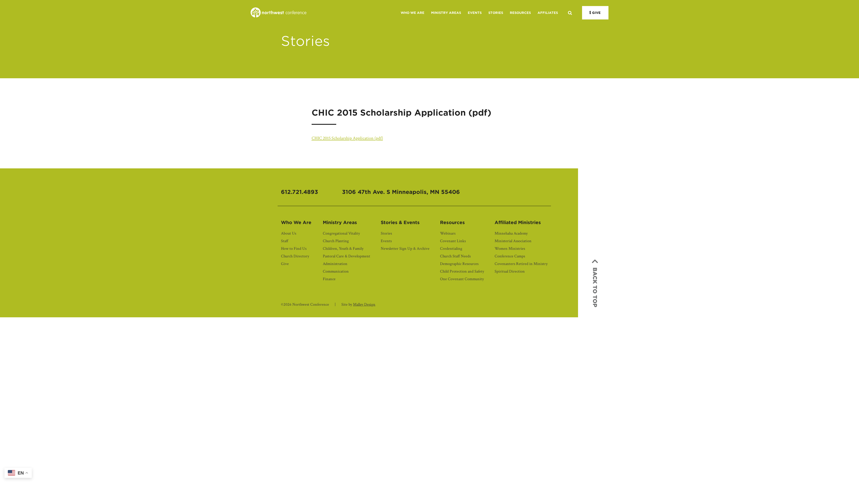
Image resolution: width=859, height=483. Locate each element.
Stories (495, 13)
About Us (288, 233)
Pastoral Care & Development (346, 256)
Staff (284, 241)
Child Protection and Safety (462, 271)
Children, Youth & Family (343, 248)
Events (475, 13)
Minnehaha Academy (511, 233)
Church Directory (295, 256)
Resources (520, 13)
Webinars (447, 233)
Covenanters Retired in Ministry (521, 263)
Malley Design (364, 304)
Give (596, 13)
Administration (335, 263)
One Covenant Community (462, 279)
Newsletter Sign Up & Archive (405, 248)
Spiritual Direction (510, 271)
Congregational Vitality (341, 233)
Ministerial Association (513, 241)
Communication (336, 271)
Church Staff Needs (455, 256)
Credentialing (451, 248)
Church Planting (336, 241)
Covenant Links (453, 241)
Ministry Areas (446, 13)
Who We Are (412, 13)
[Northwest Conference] (278, 12)
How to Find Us (293, 248)
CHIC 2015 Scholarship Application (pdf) (347, 138)
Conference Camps (510, 256)
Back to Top (595, 287)
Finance (329, 279)
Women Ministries (510, 248)
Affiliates (548, 13)
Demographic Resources (459, 263)
